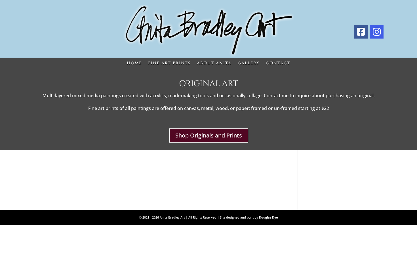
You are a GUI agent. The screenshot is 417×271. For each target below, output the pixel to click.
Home (134, 63)
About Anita (214, 63)
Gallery (249, 63)
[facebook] (361, 32)
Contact (278, 63)
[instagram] (377, 32)
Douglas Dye (268, 217)
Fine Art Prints (169, 63)
